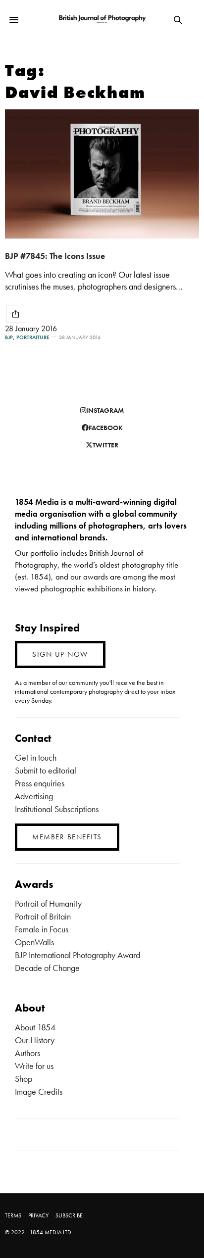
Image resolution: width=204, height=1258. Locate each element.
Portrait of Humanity (48, 903)
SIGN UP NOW (60, 654)
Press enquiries (39, 783)
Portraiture (32, 337)
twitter (105, 444)
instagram (105, 410)
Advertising (34, 796)
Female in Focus (41, 929)
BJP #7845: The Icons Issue (55, 255)
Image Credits (38, 1091)
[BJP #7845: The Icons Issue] (102, 174)
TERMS (13, 1215)
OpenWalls (34, 942)
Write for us (34, 1065)
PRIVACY (38, 1215)
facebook (106, 427)
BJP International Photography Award (77, 955)
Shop (23, 1078)
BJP (9, 337)
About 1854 (35, 1027)
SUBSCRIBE (69, 1215)
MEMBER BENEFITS (67, 837)
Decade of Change (47, 967)
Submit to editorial (45, 770)
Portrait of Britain (43, 916)
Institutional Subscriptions (57, 809)
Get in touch (35, 757)
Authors (27, 1053)
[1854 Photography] (102, 19)
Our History (34, 1040)
